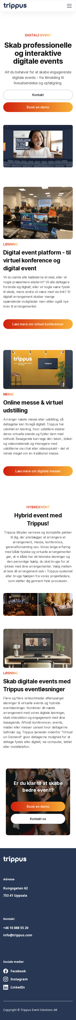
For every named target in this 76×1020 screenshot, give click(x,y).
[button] (68, 6)
